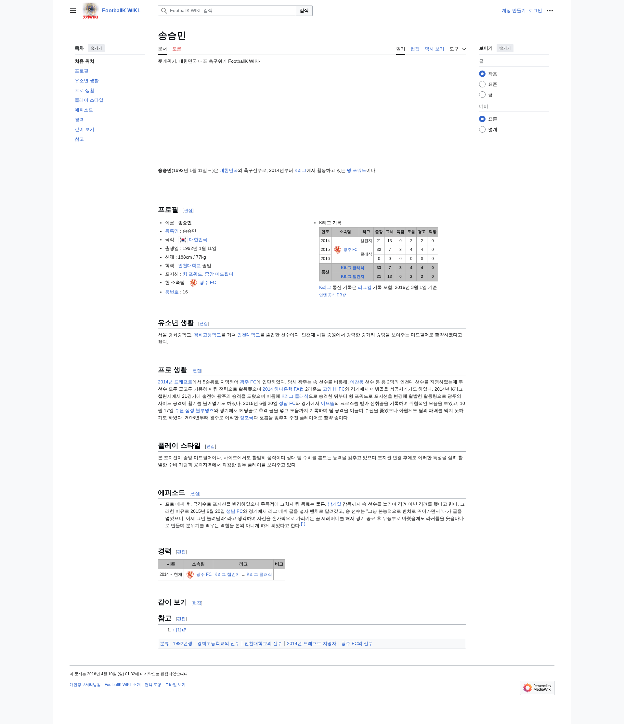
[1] (178, 629)
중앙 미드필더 (219, 274)
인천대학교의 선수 (263, 643)
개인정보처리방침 (85, 684)
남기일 (334, 504)
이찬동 (357, 381)
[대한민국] (183, 239)
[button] (73, 11)
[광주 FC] (193, 282)
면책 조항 (153, 684)
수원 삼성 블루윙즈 (194, 410)
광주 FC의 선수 (357, 643)
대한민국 (229, 170)
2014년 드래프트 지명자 (311, 643)
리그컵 (364, 287)
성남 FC (287, 403)
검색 (304, 10)
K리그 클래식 (352, 267)
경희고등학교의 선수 (218, 643)
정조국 (247, 417)
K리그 (300, 170)
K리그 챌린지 (352, 276)
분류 (164, 643)
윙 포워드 (356, 170)
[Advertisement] (312, 112)
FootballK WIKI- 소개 (123, 684)
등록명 (172, 231)
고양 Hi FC (334, 389)
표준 (492, 84)
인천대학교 (189, 265)
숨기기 (96, 48)
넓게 (492, 129)
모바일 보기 (175, 684)
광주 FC (208, 282)
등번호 (172, 291)
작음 (492, 73)
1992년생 (182, 643)
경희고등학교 (207, 334)
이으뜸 (327, 403)
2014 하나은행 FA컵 (283, 389)
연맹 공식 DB (330, 295)
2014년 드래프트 (175, 381)
